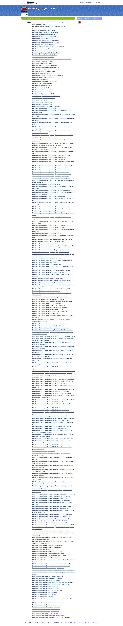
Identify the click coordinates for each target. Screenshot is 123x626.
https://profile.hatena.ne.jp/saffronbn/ (42, 73)
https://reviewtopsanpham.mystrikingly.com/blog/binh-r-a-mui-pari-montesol (52, 514)
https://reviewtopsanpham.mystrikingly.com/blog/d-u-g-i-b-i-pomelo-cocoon (52, 500)
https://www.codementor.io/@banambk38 (43, 57)
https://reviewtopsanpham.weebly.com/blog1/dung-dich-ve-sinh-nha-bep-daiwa (53, 165)
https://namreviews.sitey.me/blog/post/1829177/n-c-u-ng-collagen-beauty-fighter (53, 399)
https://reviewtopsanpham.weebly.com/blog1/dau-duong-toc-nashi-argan (51, 208)
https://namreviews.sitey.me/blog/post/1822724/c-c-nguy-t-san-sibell (50, 383)
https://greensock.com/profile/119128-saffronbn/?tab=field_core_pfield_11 (51, 59)
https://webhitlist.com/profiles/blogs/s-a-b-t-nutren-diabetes (47, 325)
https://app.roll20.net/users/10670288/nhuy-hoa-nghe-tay (47, 75)
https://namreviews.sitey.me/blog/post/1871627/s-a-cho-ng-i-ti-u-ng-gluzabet (52, 438)
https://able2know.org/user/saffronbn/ (42, 83)
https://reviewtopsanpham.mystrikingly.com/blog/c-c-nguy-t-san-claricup (51, 508)
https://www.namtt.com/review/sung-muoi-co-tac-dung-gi (47, 609)
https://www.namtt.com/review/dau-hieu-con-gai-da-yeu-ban (48, 568)
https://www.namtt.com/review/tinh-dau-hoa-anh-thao (46, 580)
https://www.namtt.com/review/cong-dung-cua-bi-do (46, 607)
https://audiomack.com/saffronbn (41, 87)
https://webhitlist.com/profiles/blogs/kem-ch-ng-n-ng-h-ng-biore (49, 282)
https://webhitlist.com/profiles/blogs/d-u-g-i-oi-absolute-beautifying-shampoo (52, 330)
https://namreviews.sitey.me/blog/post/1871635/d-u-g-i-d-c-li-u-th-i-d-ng (51, 444)
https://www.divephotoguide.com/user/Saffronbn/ (45, 32)
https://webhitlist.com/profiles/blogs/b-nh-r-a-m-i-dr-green (47, 278)
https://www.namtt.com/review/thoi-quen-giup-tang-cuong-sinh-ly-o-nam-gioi (52, 582)
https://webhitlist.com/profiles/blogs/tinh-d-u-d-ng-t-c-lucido (47, 309)
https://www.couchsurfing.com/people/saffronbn (44, 65)
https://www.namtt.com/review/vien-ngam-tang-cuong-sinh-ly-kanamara (51, 617)
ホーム (26, 622)
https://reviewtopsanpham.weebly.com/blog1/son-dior (46, 184)
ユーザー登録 (88, 2)
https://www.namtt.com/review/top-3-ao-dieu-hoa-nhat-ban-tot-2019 (50, 522)
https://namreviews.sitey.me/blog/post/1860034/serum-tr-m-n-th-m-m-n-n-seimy (53, 418)
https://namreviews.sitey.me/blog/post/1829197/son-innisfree (48, 401)
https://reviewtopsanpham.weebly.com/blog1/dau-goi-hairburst (48, 159)
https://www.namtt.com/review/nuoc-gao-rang (44, 594)
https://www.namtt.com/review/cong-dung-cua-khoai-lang (47, 551)
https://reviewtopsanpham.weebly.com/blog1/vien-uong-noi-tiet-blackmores (52, 169)
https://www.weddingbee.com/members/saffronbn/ (45, 36)
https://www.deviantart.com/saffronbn (42, 63)
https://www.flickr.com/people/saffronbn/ (42, 61)
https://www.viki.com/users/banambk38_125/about (45, 42)
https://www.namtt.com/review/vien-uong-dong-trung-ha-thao (48, 578)
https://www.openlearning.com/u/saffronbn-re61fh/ (45, 53)
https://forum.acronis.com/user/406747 (42, 89)
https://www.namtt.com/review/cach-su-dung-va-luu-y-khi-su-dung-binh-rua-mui (53, 570)
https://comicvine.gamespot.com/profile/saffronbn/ (45, 40)
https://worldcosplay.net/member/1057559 (43, 94)
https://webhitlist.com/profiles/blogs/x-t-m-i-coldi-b (45, 262)
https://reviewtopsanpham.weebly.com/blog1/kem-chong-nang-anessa (50, 176)
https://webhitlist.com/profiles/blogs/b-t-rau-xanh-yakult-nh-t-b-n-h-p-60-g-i (52, 301)
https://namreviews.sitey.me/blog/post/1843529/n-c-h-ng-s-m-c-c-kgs (50, 410)
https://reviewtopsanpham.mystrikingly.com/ (43, 451)
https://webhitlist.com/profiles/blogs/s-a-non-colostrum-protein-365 (49, 311)
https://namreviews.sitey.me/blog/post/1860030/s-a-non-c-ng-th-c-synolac (51, 426)
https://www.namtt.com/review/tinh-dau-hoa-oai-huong (46, 547)
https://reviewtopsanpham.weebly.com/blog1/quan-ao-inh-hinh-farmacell (51, 174)
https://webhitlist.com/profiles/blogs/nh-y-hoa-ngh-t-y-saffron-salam (50, 297)
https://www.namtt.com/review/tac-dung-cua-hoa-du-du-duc (48, 545)
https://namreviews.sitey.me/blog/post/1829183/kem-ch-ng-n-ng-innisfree (51, 393)
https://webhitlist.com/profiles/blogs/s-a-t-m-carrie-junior (47, 258)
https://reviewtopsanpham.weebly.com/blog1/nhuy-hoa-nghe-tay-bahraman (52, 190)
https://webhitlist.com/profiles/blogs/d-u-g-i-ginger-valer (46, 264)
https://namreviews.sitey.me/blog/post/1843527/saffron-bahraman (49, 408)
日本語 (81, 2)
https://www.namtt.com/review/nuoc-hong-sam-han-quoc (47, 590)
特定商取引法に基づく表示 (60, 622)
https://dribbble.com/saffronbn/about (42, 85)
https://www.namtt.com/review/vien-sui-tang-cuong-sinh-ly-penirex (49, 615)
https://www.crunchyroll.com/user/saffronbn (43, 98)
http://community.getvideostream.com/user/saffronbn (46, 96)
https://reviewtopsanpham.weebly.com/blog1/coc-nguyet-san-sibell (49, 167)
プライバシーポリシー (40, 622)
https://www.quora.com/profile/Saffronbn (43, 48)
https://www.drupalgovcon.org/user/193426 (43, 71)
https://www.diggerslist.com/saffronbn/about (43, 34)
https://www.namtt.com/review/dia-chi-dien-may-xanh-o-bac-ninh (49, 555)
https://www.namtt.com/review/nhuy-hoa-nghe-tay (52, 26)
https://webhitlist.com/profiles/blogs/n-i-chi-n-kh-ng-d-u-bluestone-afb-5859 (52, 260)
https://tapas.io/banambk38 (39, 100)
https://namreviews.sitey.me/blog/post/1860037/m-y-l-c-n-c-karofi (49, 416)
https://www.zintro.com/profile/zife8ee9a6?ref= (44, 55)
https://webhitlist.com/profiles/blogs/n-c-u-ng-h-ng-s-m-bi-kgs (48, 299)
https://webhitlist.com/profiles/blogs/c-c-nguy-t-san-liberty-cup (48, 272)
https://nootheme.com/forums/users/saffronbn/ (44, 81)
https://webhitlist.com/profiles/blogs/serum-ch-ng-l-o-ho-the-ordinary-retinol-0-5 (53, 245)
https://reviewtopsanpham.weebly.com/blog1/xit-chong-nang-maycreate (51, 178)
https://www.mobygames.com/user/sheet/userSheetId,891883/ (48, 46)
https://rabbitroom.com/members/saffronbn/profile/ (45, 67)
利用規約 (31, 622)
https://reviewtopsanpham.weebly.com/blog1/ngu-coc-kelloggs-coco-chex (51, 225)
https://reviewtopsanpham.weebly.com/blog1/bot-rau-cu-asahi (48, 196)
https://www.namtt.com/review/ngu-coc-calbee (44, 592)
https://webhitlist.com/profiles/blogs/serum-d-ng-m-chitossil (47, 243)
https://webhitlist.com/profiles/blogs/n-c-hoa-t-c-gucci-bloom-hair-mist (50, 328)
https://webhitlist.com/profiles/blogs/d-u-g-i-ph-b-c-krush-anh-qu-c (49, 307)
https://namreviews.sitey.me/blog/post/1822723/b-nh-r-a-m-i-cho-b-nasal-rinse (53, 389)
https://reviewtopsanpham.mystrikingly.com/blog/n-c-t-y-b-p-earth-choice (51, 506)
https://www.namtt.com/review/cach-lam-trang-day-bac (46, 557)
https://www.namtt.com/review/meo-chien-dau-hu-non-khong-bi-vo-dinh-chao (52, 563)
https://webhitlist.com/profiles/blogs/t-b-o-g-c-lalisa (45, 313)
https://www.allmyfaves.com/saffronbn (42, 104)
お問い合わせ (49, 622)
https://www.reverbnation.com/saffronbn (42, 92)
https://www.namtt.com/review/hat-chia (42, 596)
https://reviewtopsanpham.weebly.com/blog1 (44, 108)
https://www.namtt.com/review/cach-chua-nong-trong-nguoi (48, 553)
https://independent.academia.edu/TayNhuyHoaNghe (46, 106)
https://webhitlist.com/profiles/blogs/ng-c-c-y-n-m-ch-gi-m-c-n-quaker (50, 323)
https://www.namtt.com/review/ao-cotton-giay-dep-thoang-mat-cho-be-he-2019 (53, 525)
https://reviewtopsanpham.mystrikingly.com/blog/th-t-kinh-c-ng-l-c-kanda (51, 496)
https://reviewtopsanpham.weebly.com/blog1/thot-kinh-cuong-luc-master (51, 155)
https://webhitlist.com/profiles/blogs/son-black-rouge (46, 291)
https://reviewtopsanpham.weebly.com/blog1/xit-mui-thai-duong (49, 157)
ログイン (95, 2)
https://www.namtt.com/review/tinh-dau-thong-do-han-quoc (47, 576)
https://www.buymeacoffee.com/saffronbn (43, 77)
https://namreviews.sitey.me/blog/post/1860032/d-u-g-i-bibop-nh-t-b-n (50, 420)
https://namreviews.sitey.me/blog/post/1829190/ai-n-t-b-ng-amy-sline (50, 391)
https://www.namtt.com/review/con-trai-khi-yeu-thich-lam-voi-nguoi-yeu (51, 566)
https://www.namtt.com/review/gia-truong (43, 549)
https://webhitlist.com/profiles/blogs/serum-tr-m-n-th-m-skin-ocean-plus (51, 305)
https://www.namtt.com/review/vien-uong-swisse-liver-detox (48, 602)
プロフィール (24, 14)
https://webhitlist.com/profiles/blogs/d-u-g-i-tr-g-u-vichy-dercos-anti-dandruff (52, 239)
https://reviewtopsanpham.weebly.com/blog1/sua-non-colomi (48, 211)
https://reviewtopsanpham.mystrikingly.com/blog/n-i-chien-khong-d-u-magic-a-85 (53, 494)
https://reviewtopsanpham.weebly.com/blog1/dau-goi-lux (47, 233)
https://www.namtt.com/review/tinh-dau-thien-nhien (45, 586)
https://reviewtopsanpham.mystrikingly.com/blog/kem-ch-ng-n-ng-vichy (51, 518)
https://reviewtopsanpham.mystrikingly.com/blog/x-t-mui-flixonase (49, 498)
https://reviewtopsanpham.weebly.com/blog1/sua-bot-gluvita (48, 227)
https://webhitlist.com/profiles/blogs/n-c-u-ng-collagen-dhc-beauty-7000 (51, 288)
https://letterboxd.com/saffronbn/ (41, 69)
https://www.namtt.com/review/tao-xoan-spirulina (45, 613)
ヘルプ (99, 2)
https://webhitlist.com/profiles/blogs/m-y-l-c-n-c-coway (46, 303)
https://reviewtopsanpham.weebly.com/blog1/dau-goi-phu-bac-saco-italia (51, 206)
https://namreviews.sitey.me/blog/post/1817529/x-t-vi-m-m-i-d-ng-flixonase (52, 373)
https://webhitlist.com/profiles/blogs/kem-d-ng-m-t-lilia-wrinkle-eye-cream (51, 248)
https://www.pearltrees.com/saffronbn (42, 102)
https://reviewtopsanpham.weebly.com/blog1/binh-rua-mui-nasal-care (50, 172)
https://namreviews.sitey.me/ (39, 334)
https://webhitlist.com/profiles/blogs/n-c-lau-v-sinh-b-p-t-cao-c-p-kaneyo (51, 270)
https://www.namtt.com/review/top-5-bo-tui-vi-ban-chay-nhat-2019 (49, 520)
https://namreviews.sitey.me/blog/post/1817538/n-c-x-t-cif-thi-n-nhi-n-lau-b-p (52, 381)
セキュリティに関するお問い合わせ (89, 622)
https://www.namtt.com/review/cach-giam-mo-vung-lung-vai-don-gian (50, 531)
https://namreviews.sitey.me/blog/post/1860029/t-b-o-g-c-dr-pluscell (50, 428)
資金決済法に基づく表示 (74, 622)
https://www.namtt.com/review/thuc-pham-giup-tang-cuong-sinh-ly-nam (51, 584)
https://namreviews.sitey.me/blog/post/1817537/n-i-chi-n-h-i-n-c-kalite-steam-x (53, 379)
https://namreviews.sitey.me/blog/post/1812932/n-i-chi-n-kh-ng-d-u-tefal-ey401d (53, 371)
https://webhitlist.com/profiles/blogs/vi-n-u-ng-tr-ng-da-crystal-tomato (50, 252)
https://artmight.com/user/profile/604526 (43, 38)
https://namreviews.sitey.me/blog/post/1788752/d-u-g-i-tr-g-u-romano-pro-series (53, 336)
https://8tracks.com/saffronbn (40, 79)
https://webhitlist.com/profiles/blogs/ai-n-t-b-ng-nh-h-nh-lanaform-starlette (51, 280)
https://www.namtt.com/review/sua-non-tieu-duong (45, 588)
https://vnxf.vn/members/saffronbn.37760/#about (45, 50)
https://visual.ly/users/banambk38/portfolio (43, 44)
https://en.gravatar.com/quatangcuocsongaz (44, 30)
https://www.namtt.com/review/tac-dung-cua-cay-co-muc (47, 605)
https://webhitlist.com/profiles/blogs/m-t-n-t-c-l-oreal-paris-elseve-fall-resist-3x (52, 332)
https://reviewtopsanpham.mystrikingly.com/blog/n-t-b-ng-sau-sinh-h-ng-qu (52, 516)
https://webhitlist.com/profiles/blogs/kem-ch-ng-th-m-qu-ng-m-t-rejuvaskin (51, 250)
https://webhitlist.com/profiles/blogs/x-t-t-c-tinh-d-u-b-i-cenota (48, 241)
